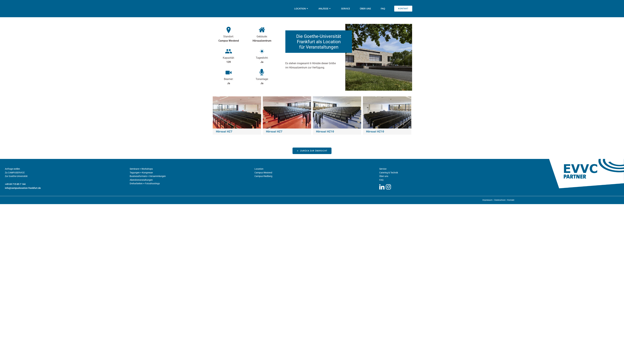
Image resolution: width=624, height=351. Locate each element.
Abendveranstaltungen (141, 180)
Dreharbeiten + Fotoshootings (145, 183)
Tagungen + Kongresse (141, 172)
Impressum (487, 200)
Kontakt (510, 200)
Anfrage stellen (12, 169)
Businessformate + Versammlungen (148, 176)
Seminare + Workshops (141, 169)
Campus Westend (263, 172)
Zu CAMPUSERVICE (15, 172)
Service (345, 8)
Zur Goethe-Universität (16, 176)
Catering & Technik (388, 172)
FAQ (383, 8)
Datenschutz (500, 200)
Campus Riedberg (263, 176)
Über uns (365, 8)
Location (258, 169)
